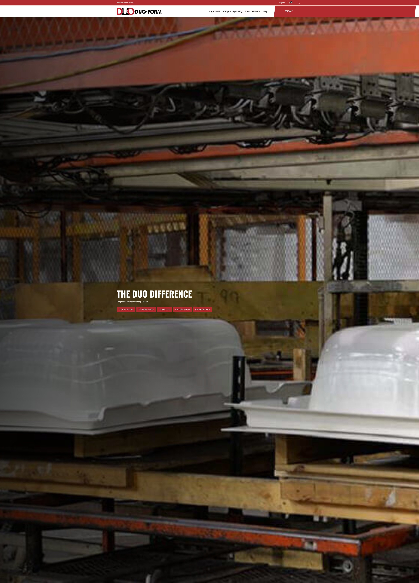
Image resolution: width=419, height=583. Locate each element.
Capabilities (214, 11)
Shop (265, 11)
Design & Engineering (232, 11)
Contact (289, 11)
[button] (298, 2)
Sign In (282, 3)
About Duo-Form (252, 11)
